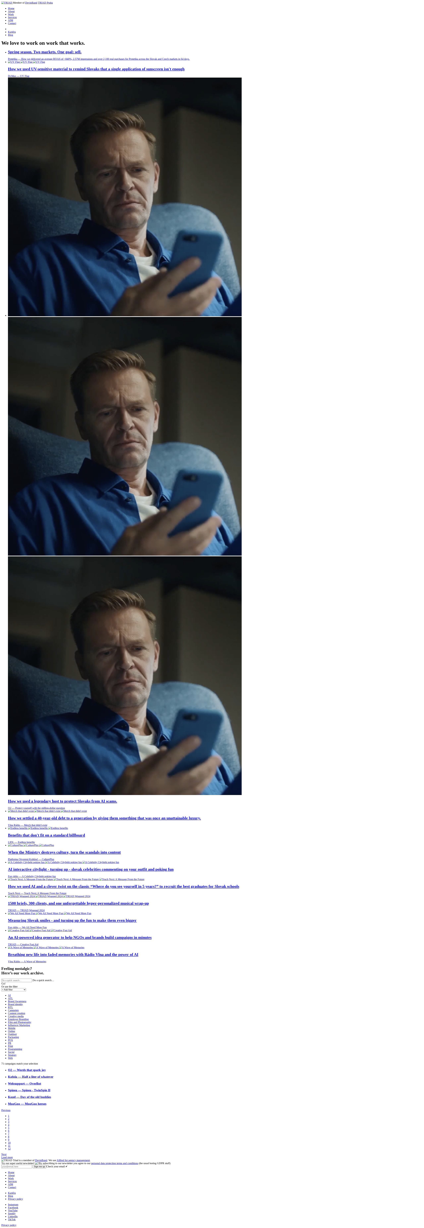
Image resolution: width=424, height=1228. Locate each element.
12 (9, 1148)
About (11, 11)
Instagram (13, 1204)
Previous (5, 1110)
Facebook (13, 1207)
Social (11, 1052)
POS (10, 1040)
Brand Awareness (17, 1001)
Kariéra (12, 32)
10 (9, 1142)
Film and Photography (19, 1022)
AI (9, 995)
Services (12, 17)
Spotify (12, 1213)
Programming (15, 1049)
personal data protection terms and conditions (114, 1163)
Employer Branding (18, 1019)
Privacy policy (15, 1198)
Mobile (11, 1028)
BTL (10, 1007)
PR (9, 1043)
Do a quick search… (43, 980)
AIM (10, 20)
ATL (10, 998)
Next (3, 1154)
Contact (12, 23)
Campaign (13, 1010)
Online (11, 1031)
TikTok (12, 1219)
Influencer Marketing (19, 1025)
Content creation (16, 1013)
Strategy (12, 1055)
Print (10, 1046)
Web (10, 1058)
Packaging (13, 1037)
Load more (7, 1157)
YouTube (13, 1210)
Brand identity (15, 1004)
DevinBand (31, 2)
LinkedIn (13, 1216)
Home (11, 8)
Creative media (16, 1016)
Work (11, 14)
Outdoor (12, 1034)
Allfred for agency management (73, 1160)
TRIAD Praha (45, 2)
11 (9, 1145)
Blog (10, 34)
